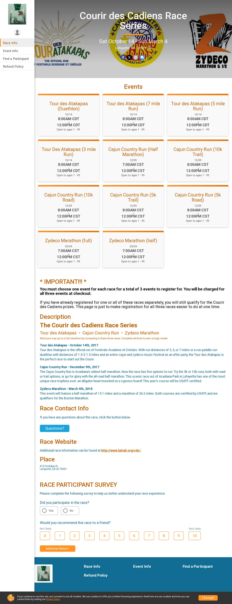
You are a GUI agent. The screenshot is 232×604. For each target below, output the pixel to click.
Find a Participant (16, 58)
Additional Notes (56, 548)
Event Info (10, 51)
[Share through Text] (142, 57)
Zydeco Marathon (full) (68, 240)
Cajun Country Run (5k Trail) (133, 197)
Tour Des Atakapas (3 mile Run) (69, 152)
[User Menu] (17, 32)
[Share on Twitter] (129, 57)
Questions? (54, 428)
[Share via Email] (135, 57)
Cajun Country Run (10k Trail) (198, 152)
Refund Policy (13, 66)
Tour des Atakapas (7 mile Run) (133, 106)
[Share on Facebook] (123, 57)
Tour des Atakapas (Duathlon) (68, 106)
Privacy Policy (53, 599)
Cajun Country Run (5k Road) (198, 197)
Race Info (10, 43)
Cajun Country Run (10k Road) (68, 197)
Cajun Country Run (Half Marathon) (133, 152)
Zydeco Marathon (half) (133, 240)
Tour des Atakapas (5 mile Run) (198, 106)
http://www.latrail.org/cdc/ (121, 450)
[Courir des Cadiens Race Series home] (17, 14)
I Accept (208, 598)
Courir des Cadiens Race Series (133, 20)
